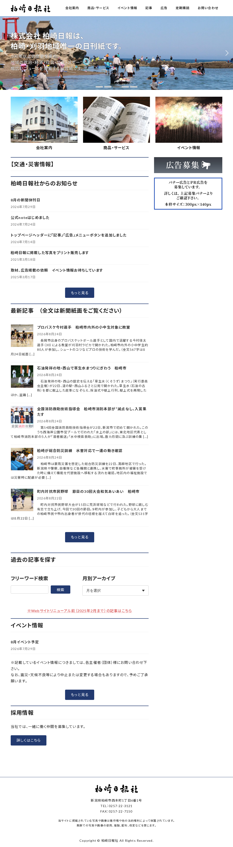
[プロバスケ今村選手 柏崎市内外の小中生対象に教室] (22, 336)
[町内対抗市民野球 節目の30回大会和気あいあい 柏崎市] (22, 500)
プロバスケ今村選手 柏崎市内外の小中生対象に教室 (85, 327)
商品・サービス (116, 147)
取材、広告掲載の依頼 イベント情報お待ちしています (57, 270)
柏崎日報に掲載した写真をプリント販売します (50, 252)
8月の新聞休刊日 (26, 200)
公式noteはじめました (30, 217)
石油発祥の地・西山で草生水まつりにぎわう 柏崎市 (82, 368)
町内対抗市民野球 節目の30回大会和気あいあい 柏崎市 (88, 491)
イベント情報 (188, 147)
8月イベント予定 (25, 642)
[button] (99, 86)
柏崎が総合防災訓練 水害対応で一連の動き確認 (79, 450)
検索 (60, 589)
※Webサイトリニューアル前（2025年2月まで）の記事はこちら (79, 610)
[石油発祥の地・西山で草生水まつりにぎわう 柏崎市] (22, 377)
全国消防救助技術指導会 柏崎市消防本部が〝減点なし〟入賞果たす (92, 411)
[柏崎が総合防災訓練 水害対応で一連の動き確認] (22, 459)
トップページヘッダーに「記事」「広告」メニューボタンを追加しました (69, 235)
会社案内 (44, 147)
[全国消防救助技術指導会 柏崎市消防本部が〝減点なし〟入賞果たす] (22, 417)
